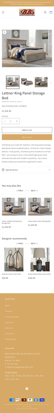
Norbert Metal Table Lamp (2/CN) (39, 274)
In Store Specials (12, 317)
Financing (9, 322)
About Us (9, 328)
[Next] (51, 83)
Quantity (5, 116)
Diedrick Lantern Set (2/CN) (11, 274)
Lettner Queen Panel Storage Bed (39, 221)
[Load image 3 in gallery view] (41, 82)
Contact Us (9, 333)
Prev (20, 191)
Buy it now (27, 137)
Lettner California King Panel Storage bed (12, 222)
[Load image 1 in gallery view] (12, 82)
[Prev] (3, 83)
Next (33, 191)
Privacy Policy (10, 339)
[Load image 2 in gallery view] (27, 82)
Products (8, 311)
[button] (3, 12)
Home (7, 305)
